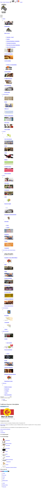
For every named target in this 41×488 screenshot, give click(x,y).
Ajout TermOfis (9, 342)
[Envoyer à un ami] (7, 406)
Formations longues (7, 166)
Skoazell (7, 227)
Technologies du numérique (11, 43)
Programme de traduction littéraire (10, 214)
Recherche (7, 2)
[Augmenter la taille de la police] (2, 406)
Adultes (5, 152)
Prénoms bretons (7, 285)
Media (5, 264)
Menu (1, 2)
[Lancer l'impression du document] (5, 406)
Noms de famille (7, 129)
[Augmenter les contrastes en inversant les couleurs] (3, 406)
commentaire (2, 432)
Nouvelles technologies (8, 278)
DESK (7, 225)
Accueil (3, 399)
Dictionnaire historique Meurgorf (10, 374)
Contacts (5, 329)
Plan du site (4, 475)
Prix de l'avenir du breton (8, 305)
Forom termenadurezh (8, 349)
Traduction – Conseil (10, 37)
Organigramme (7, 26)
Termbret (8, 39)
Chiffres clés (6, 108)
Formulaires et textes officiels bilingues (10, 257)
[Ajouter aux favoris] (8, 406)
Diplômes (6, 159)
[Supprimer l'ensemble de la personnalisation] (4, 406)
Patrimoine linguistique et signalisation (12, 41)
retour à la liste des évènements (5, 429)
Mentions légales (5, 480)
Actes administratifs (7, 85)
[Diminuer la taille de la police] (1, 406)
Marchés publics (7, 92)
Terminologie (6, 248)
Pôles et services (7, 33)
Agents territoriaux (7, 173)
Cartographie (6, 322)
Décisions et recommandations (11, 64)
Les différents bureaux (8, 78)
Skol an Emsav (2, 424)
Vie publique (6, 390)
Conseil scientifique (7, 60)
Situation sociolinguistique (8, 115)
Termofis (5, 338)
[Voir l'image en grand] (7, 419)
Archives (7, 353)
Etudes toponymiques (8, 394)
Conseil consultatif (7, 71)
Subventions (6, 221)
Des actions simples (7, 292)
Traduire (5, 241)
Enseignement (6, 388)
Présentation (6, 315)
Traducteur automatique (8, 367)
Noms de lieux (6, 122)
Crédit (3, 478)
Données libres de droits (8, 381)
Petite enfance (6, 183)
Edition (5, 271)
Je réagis (1, 430)
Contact (21, 2)
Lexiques (5, 392)
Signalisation (6, 234)
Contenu (4, 2)
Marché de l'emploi (7, 203)
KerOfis (5, 360)
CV (7, 207)
